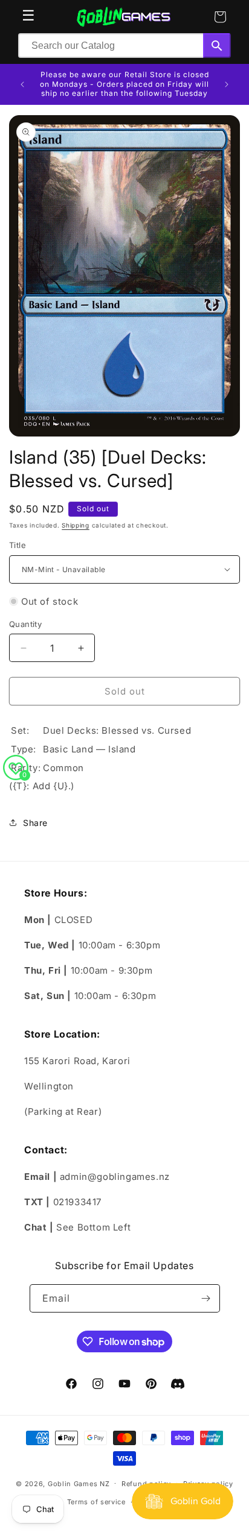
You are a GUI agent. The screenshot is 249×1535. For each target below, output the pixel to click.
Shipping (75, 525)
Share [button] (35, 823)
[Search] (217, 45)
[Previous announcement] (22, 84)
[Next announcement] (226, 84)
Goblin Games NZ (79, 1483)
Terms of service (96, 1502)
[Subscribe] (206, 1298)
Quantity (25, 624)
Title (17, 545)
